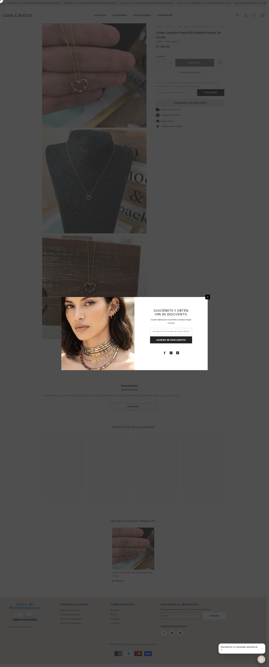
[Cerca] (207, 297)
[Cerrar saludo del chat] (262, 648)
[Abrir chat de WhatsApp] (261, 659)
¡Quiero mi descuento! (171, 339)
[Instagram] (171, 353)
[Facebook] (164, 353)
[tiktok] (177, 353)
